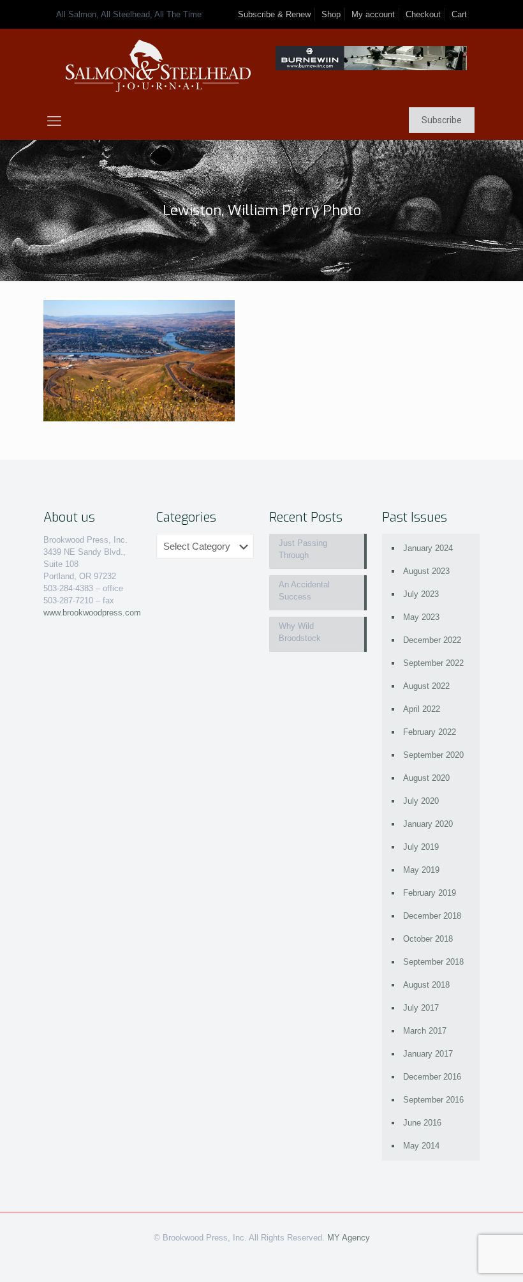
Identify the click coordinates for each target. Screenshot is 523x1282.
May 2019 (421, 870)
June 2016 (422, 1122)
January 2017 (428, 1054)
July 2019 (421, 847)
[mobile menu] (54, 121)
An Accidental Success (304, 590)
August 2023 (426, 571)
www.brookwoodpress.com (92, 612)
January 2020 (428, 824)
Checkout (423, 14)
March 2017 (424, 1031)
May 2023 (421, 617)
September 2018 (433, 962)
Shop (331, 14)
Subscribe (442, 120)
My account (373, 14)
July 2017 (421, 1008)
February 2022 (429, 732)
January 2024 (428, 548)
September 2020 (433, 755)
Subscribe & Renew (274, 14)
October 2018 (428, 939)
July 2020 (421, 801)
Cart (459, 14)
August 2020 (426, 778)
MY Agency (348, 1237)
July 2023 (421, 594)
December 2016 (432, 1077)
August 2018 (426, 985)
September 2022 (433, 663)
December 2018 (432, 916)
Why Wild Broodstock (300, 632)
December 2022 (432, 640)
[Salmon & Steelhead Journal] (158, 66)
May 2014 (421, 1145)
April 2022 (421, 709)
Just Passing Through (303, 549)
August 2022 (426, 686)
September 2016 (433, 1100)
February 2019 (429, 893)
